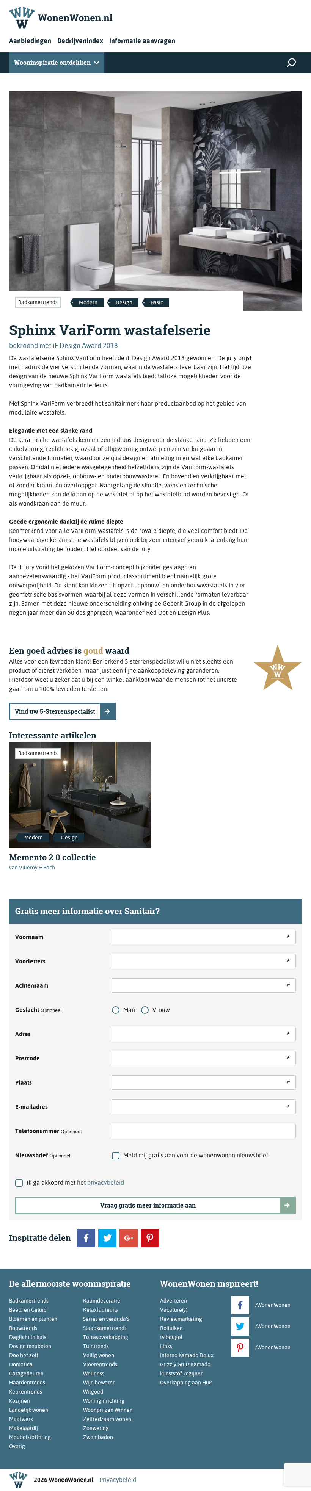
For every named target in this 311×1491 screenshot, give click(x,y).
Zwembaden (98, 1437)
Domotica (21, 1364)
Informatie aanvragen (142, 41)
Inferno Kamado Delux (187, 1355)
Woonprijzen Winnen (108, 1410)
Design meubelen (30, 1346)
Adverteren (173, 1301)
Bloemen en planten (33, 1319)
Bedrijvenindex (80, 41)
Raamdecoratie (101, 1301)
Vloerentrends (100, 1364)
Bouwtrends (23, 1328)
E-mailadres (31, 1106)
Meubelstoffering (30, 1437)
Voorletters (30, 961)
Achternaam (32, 985)
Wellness (93, 1373)
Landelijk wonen (28, 1410)
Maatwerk (21, 1419)
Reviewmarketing (181, 1319)
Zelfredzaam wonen (107, 1419)
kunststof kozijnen (182, 1373)
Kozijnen (19, 1401)
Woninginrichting (103, 1401)
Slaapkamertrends (105, 1328)
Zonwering (96, 1428)
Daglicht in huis (27, 1337)
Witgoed (93, 1392)
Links (166, 1346)
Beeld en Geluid (28, 1310)
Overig (17, 1446)
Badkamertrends (38, 302)
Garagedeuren (26, 1373)
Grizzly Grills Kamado (185, 1364)
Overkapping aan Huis (186, 1383)
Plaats (23, 1082)
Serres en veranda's (106, 1319)
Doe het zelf (23, 1355)
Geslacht (38, 1009)
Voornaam (29, 937)
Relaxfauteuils (100, 1310)
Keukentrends (25, 1392)
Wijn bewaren (99, 1383)
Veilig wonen (98, 1355)
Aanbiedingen (30, 41)
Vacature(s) (173, 1310)
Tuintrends (96, 1346)
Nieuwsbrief (43, 1155)
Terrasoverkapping (105, 1337)
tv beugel (171, 1337)
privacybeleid (105, 1182)
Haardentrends (27, 1383)
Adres (23, 1034)
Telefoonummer (48, 1131)
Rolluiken (171, 1328)
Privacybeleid (117, 1479)
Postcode (27, 1058)
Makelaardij (23, 1428)
